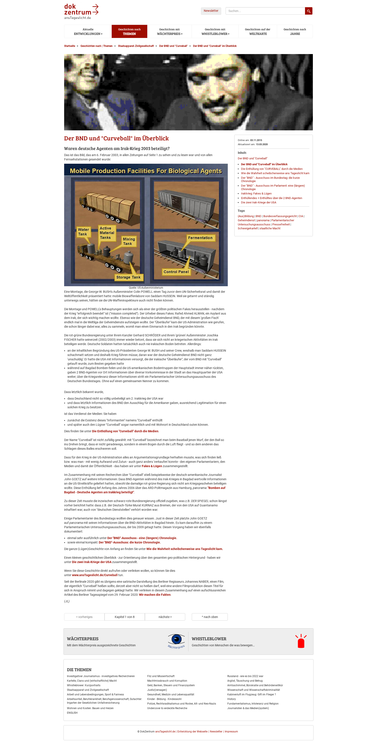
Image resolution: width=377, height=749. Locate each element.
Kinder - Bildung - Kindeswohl (164, 699)
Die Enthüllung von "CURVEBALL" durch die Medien (272, 168)
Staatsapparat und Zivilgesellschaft (88, 689)
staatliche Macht (270, 228)
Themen (129, 31)
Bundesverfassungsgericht (280, 216)
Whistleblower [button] (214, 31)
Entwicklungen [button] (86, 31)
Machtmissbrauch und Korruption (167, 680)
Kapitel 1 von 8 (125, 617)
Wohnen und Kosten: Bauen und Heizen (90, 708)
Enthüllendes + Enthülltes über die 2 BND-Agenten (271, 198)
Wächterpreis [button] (168, 31)
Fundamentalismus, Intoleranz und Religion (253, 703)
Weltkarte (257, 31)
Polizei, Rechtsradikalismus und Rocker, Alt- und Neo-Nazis (181, 703)
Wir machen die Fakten (155, 594)
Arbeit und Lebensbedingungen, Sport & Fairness (95, 694)
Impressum (231, 731)
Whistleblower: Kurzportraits (83, 685)
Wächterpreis (82, 638)
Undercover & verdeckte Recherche (167, 708)
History (231, 699)
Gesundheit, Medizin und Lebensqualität (170, 694)
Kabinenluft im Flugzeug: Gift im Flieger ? (251, 694)
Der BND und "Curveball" (252, 158)
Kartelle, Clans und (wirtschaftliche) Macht (92, 680)
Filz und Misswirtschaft (161, 676)
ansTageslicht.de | (166, 731)
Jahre (295, 31)
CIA (301, 216)
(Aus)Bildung (246, 216)
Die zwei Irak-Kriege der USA (91, 562)
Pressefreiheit (281, 224)
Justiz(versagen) (157, 689)
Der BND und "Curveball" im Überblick (264, 164)
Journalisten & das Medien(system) (248, 708)
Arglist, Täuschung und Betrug (245, 680)
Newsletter (211, 10)
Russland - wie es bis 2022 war (245, 676)
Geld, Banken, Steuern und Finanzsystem (171, 685)
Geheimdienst (246, 220)
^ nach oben (210, 617)
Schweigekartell (248, 228)
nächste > (165, 617)
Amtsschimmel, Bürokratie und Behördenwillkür (255, 685)
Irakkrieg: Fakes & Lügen (256, 193)
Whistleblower (209, 638)
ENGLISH (72, 712)
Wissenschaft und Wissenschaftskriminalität (253, 689)
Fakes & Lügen (152, 466)
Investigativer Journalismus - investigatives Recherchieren (101, 676)
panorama (263, 220)
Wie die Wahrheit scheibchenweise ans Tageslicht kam (275, 173)
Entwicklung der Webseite (192, 731)
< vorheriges (84, 617)
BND (258, 216)
